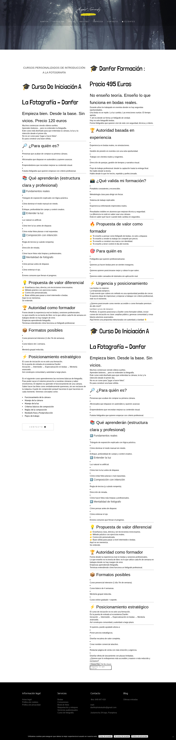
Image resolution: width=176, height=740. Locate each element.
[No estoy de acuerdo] (173, 736)
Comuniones (62, 702)
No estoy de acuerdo (122, 736)
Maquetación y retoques (67, 707)
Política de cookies (30, 702)
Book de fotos (63, 705)
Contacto (36, 427)
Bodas (60, 700)
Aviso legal (27, 700)
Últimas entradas (130, 700)
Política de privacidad (31, 705)
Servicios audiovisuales (67, 710)
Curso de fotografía (65, 713)
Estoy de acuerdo (105, 736)
